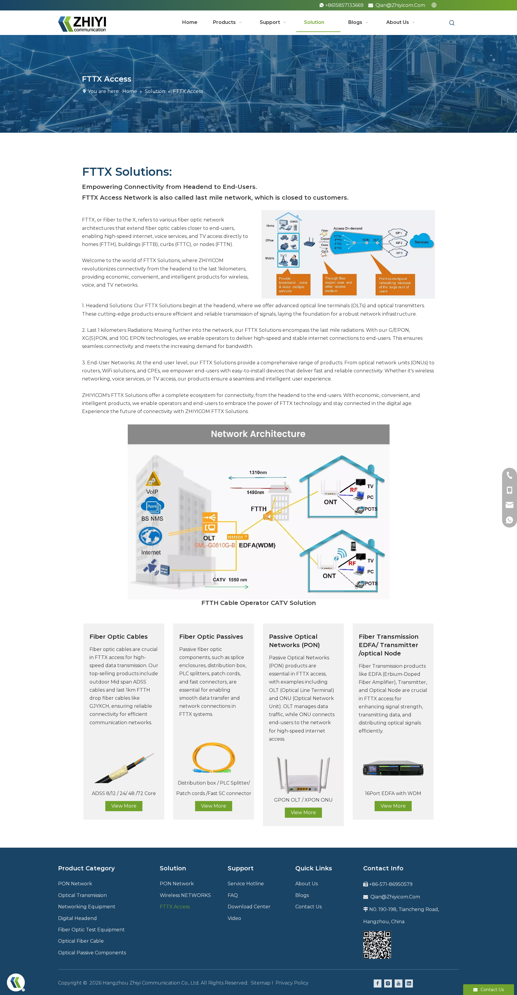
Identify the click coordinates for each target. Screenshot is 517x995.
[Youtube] (398, 983)
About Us (306, 884)
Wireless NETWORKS (185, 895)
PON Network (75, 884)
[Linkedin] (409, 983)
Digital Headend (77, 918)
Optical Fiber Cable (81, 941)
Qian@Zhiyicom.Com (400, 5)
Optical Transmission (82, 895)
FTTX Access (175, 907)
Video (234, 918)
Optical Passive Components (92, 953)
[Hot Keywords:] (452, 23)
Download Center (249, 907)
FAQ (233, 895)
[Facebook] (377, 983)
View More (123, 806)
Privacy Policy (292, 983)
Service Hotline (246, 884)
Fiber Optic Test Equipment (91, 930)
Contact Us (308, 907)
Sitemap (260, 983)
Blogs (302, 895)
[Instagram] (388, 983)
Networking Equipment (86, 907)
